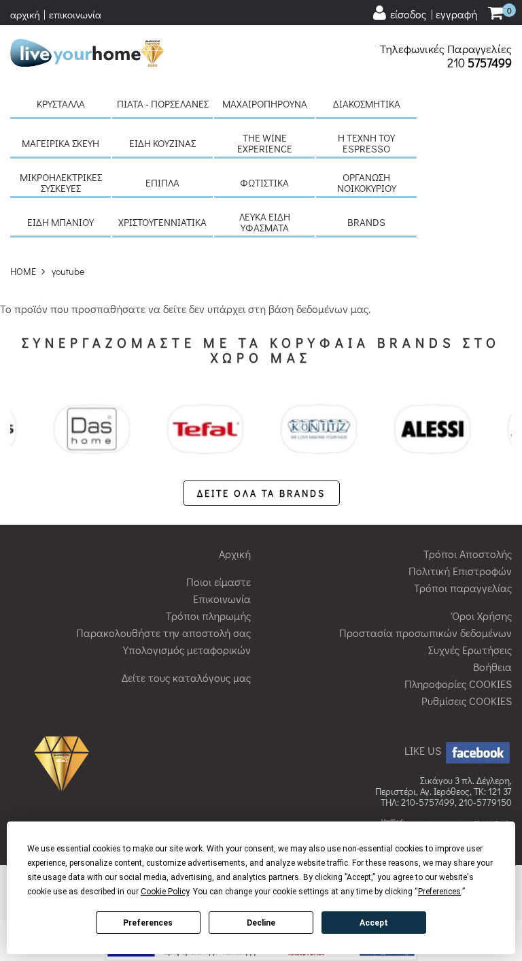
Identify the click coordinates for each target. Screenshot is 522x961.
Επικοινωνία (222, 598)
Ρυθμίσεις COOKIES (466, 701)
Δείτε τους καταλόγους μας (186, 677)
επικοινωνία (75, 14)
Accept (374, 923)
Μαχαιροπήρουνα (264, 103)
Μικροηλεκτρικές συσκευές (61, 182)
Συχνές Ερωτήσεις (470, 649)
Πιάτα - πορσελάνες (163, 103)
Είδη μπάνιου (60, 222)
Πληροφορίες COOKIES (458, 684)
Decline (261, 923)
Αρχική (235, 554)
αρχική (25, 14)
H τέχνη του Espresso (366, 143)
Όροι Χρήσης (482, 615)
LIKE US (424, 750)
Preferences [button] (439, 891)
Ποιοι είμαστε (218, 581)
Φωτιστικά (264, 182)
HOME (23, 271)
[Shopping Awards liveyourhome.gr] (65, 761)
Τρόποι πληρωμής (208, 615)
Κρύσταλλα (61, 103)
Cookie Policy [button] (165, 891)
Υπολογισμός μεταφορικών (187, 649)
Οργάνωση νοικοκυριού (366, 182)
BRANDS (366, 222)
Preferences (148, 923)
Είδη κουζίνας (162, 143)
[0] (495, 14)
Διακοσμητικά (366, 103)
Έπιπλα (162, 182)
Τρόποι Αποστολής (467, 554)
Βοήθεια (492, 666)
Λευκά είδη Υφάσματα (264, 222)
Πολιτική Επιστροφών (460, 571)
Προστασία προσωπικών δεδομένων (425, 632)
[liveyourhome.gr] (87, 51)
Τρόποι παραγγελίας (463, 588)
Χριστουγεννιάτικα (162, 222)
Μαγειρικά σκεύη (60, 143)
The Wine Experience (264, 143)
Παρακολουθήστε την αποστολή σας (163, 632)
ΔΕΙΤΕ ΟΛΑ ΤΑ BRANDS (261, 493)
